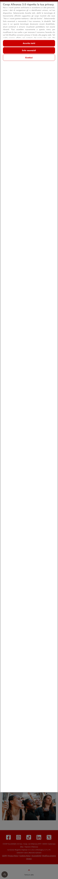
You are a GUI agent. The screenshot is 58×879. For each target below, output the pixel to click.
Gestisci (29, 57)
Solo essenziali (29, 50)
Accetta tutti (29, 43)
